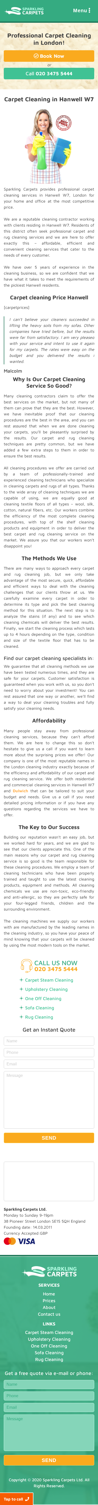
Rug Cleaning (39, 1017)
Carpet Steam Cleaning (49, 980)
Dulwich (20, 791)
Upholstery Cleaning (46, 989)
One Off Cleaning (43, 998)
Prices (49, 1300)
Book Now (52, 56)
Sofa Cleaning (39, 1007)
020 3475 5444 (49, 73)
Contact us (49, 1314)
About (49, 1307)
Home (49, 1293)
